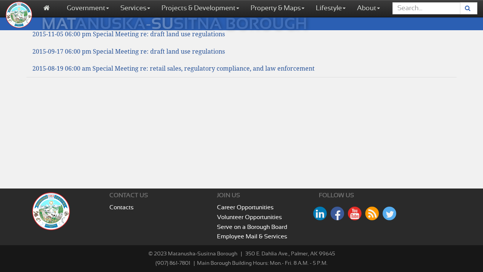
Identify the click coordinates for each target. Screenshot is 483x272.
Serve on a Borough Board (252, 227)
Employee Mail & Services (252, 236)
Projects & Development (198, 8)
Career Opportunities (245, 207)
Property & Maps (276, 8)
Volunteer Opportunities (249, 217)
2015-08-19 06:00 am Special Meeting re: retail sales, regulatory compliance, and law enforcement (173, 68)
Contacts (121, 207)
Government (86, 8)
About (366, 8)
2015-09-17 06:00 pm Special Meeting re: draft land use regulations (128, 51)
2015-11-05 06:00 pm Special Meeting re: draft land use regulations (128, 34)
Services (133, 8)
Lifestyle (329, 8)
